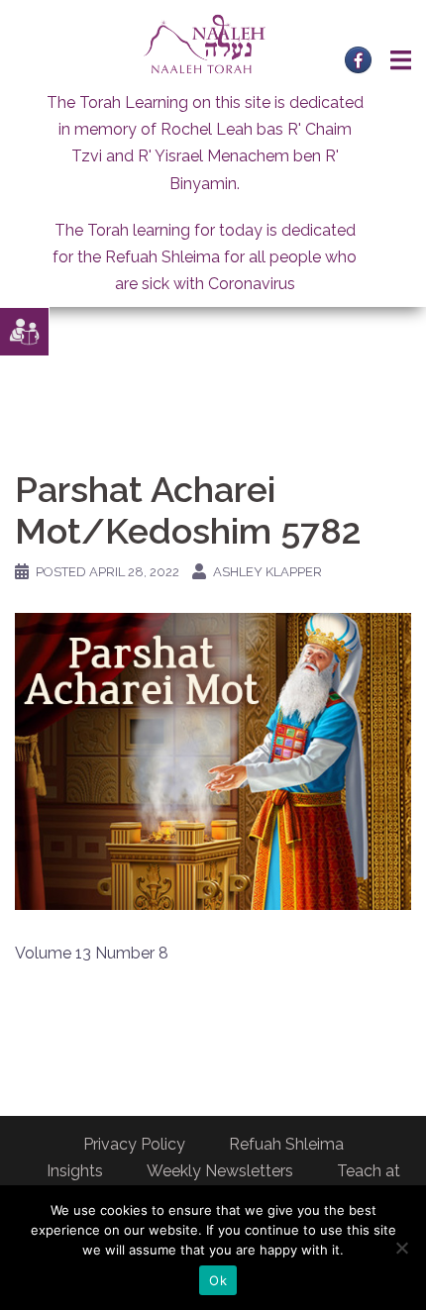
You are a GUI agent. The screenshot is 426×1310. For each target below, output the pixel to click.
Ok (218, 1280)
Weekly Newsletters (220, 1170)
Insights (75, 1170)
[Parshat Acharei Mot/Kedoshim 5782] (213, 761)
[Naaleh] (204, 43)
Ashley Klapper (267, 571)
